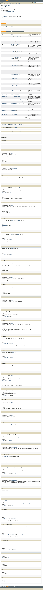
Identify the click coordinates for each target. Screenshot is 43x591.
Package (4, 586)
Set (2, 92)
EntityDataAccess (4, 99)
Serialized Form (3, 18)
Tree (10, 586)
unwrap (3, 581)
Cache (2, 11)
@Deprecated (3, 526)
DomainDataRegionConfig (16, 117)
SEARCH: (33, 2)
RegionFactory (4, 110)
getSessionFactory (4, 156)
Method (10, 3)
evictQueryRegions (4, 418)
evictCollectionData (14, 52)
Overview (1, 586)
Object (18, 36)
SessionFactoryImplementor (11, 26)
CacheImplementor (11, 11)
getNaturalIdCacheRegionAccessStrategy (17, 101)
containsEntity (13, 41)
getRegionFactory (13, 110)
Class (14, 36)
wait (27, 124)
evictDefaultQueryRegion (14, 60)
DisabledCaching (4, 26)
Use (8, 586)
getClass (11, 124)
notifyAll (20, 124)
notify (18, 124)
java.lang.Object (3, 8)
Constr (8, 3)
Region (5, 434)
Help (17, 586)
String (17, 44)
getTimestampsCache (14, 114)
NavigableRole (20, 99)
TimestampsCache (4, 114)
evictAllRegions (7, 128)
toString (24, 124)
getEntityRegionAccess (14, 99)
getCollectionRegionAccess (15, 94)
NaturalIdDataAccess (5, 101)
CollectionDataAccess (5, 94)
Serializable (5, 11)
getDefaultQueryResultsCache (15, 96)
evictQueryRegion (13, 85)
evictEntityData (13, 65)
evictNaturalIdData (14, 78)
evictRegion (12, 90)
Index (16, 586)
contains (12, 36)
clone (2, 124)
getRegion (3, 440)
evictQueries (4, 133)
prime (11, 116)
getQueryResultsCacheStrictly (15, 105)
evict (11, 51)
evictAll (3, 128)
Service (16, 11)
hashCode (14, 124)
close (11, 34)
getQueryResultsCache (14, 103)
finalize (8, 124)
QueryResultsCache (4, 96)
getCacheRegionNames (14, 92)
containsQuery (13, 47)
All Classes (1, 2)
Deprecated (13, 586)
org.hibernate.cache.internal (7, 5)
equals (5, 124)
